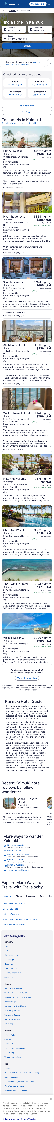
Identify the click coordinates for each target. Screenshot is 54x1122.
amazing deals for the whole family (23, 63)
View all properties (27, 678)
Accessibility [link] (9, 1053)
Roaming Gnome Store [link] (13, 973)
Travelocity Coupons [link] (12, 1015)
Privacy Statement (11, 1119)
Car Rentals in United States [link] (15, 1006)
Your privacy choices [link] (12, 1057)
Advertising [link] (8, 977)
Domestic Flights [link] (10, 1002)
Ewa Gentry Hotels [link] (11, 909)
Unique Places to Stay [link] (13, 1019)
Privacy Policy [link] (10, 1035)
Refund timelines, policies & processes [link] (19, 1082)
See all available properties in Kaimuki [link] (19, 123)
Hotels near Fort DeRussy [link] (14, 903)
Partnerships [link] (9, 959)
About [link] (6, 946)
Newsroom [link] (8, 964)
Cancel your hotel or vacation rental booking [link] (21, 1073)
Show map (28, 105)
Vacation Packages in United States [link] (18, 997)
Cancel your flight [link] (11, 1077)
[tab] (8, 896)
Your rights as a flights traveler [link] (16, 1090)
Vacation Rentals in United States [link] (17, 993)
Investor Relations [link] (11, 968)
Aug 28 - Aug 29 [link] (39, 84)
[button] (27, 885)
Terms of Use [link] (9, 1044)
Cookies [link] (7, 1039)
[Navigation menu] (49, 4)
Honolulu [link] (12, 11)
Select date (14, 30)
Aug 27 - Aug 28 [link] (14, 84)
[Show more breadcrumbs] (4, 10)
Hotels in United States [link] (13, 988)
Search (27, 45)
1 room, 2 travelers (17, 38)
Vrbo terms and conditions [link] (14, 1048)
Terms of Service (28, 1119)
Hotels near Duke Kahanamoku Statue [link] (20, 919)
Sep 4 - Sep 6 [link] (39, 95)
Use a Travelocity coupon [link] (14, 1086)
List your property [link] (11, 955)
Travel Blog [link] (8, 1024)
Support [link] (7, 1068)
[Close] (51, 1099)
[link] (27, 846)
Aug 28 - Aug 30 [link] (14, 95)
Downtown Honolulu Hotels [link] (15, 924)
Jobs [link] (6, 951)
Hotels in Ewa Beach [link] (12, 914)
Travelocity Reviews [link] (12, 1010)
